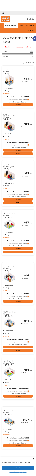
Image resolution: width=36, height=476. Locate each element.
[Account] (3, 13)
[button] (33, 459)
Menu (31, 19)
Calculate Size (29, 63)
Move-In (18, 104)
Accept (18, 468)
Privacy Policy (22, 472)
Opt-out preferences (14, 472)
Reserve (18, 154)
